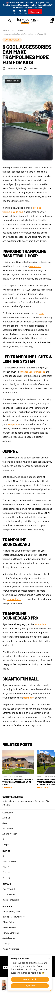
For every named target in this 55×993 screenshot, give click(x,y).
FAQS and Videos (9, 861)
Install (6, 884)
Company (7, 812)
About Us (6, 817)
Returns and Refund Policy (13, 917)
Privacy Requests (9, 927)
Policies (7, 906)
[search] (9, 21)
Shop (4, 823)
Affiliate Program (9, 834)
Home (4, 30)
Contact (5, 867)
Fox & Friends (8, 828)
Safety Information (10, 938)
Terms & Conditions (10, 933)
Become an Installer (10, 900)
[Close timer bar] (51, 5)
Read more (7, 787)
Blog (4, 839)
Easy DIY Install (8, 889)
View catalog (4, 21)
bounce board (14, 599)
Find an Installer (9, 894)
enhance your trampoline (32, 371)
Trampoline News (16, 30)
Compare (6, 844)
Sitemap (5, 943)
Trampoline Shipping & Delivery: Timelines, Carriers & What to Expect (17, 782)
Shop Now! (35, 12)
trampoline (35, 266)
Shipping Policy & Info (11, 911)
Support (7, 850)
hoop (41, 313)
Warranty (6, 877)
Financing (6, 872)
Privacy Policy (8, 922)
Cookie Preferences (10, 949)
